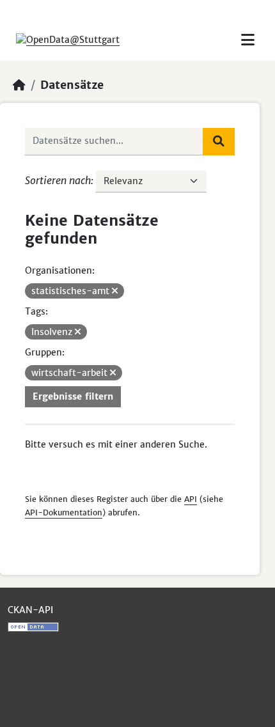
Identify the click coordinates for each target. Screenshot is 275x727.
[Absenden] (219, 141)
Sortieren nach (58, 180)
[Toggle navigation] (247, 40)
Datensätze (72, 85)
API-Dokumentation (63, 512)
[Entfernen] (115, 291)
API (190, 499)
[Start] (19, 85)
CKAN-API (30, 610)
